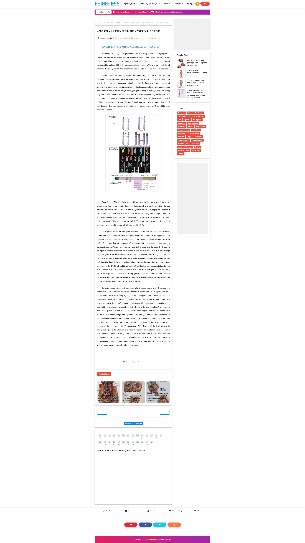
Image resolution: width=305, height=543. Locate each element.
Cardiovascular (198, 116)
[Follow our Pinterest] (130, 525)
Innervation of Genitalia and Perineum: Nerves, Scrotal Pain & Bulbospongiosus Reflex (157, 397)
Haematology (193, 123)
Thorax (197, 147)
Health (190, 126)
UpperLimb (196, 150)
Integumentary (183, 130)
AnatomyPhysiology (195, 113)
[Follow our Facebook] (145, 525)
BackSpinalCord (184, 116)
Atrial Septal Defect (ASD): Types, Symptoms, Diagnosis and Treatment (197, 62)
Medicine (181, 133)
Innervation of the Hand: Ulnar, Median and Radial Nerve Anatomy (195, 82)
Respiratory (195, 143)
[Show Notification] (197, 4)
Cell (179, 120)
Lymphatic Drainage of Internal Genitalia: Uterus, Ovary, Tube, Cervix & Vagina (108, 398)
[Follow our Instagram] (174, 525)
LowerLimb (196, 130)
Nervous (181, 137)
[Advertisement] (192, 34)
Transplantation (183, 150)
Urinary (180, 154)
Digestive (187, 120)
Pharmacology (197, 140)
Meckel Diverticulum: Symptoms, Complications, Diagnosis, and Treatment (142, 12)
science (180, 147)
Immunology (200, 126)
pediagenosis (152, 539)
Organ (136, 38)
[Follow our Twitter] (159, 525)
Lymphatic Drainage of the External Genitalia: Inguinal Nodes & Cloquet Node (132, 398)
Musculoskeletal (193, 133)
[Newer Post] (102, 412)
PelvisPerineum (183, 140)
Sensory (189, 147)
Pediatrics (198, 137)
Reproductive (145, 38)
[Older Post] (165, 412)
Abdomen (181, 113)
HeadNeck (181, 126)
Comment (157, 38)
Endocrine (181, 123)
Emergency (197, 120)
